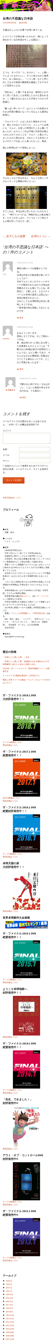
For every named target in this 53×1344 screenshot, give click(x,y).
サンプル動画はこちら (12, 742)
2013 (10, 1318)
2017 (9, 1305)
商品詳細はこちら (10, 745)
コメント (7, 430)
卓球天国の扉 (39, 613)
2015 (9, 1311)
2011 (10, 1325)
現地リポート (24, 596)
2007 (10, 1339)
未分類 (24, 22)
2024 (9, 1284)
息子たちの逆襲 (14, 236)
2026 (9, 1281)
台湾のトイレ (40, 236)
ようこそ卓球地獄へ (20, 613)
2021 (9, 1291)
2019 (9, 1298)
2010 (10, 1329)
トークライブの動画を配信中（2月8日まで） (22, 675)
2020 (9, 1294)
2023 (9, 1287)
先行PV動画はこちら (11, 798)
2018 (9, 1301)
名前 (5, 449)
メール (7, 455)
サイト (6, 460)
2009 (10, 1332)
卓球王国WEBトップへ (12, 497)
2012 (10, 1322)
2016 (9, 1308)
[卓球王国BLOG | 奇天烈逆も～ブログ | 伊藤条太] (26, 5)
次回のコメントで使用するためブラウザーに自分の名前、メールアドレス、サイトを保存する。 (25, 469)
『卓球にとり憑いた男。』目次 (16, 657)
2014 (10, 1315)
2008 (10, 1335)
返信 (21, 317)
